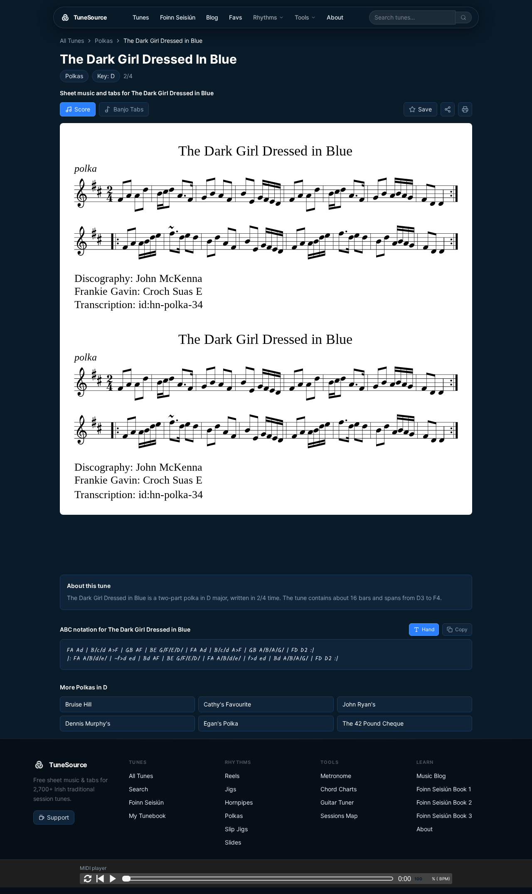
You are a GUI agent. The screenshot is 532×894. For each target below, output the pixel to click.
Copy (461, 629)
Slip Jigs (236, 828)
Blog (212, 17)
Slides (233, 842)
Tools (302, 17)
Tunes (141, 17)
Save (425, 109)
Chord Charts (338, 789)
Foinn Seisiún (177, 17)
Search (138, 789)
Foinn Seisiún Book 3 (444, 815)
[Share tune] (448, 109)
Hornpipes (239, 802)
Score (82, 109)
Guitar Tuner (337, 802)
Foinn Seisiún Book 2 (444, 802)
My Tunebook (147, 815)
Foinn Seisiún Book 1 (443, 789)
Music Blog (431, 775)
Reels (232, 775)
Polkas (104, 40)
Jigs (230, 789)
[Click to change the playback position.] (259, 879)
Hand (428, 629)
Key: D (106, 75)
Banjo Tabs (128, 109)
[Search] (464, 17)
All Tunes (72, 40)
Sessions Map (339, 815)
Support (58, 817)
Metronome (335, 775)
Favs (235, 17)
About (335, 17)
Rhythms (265, 17)
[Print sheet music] (465, 109)
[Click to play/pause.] (112, 879)
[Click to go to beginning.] (100, 879)
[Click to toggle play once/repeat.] (88, 879)
